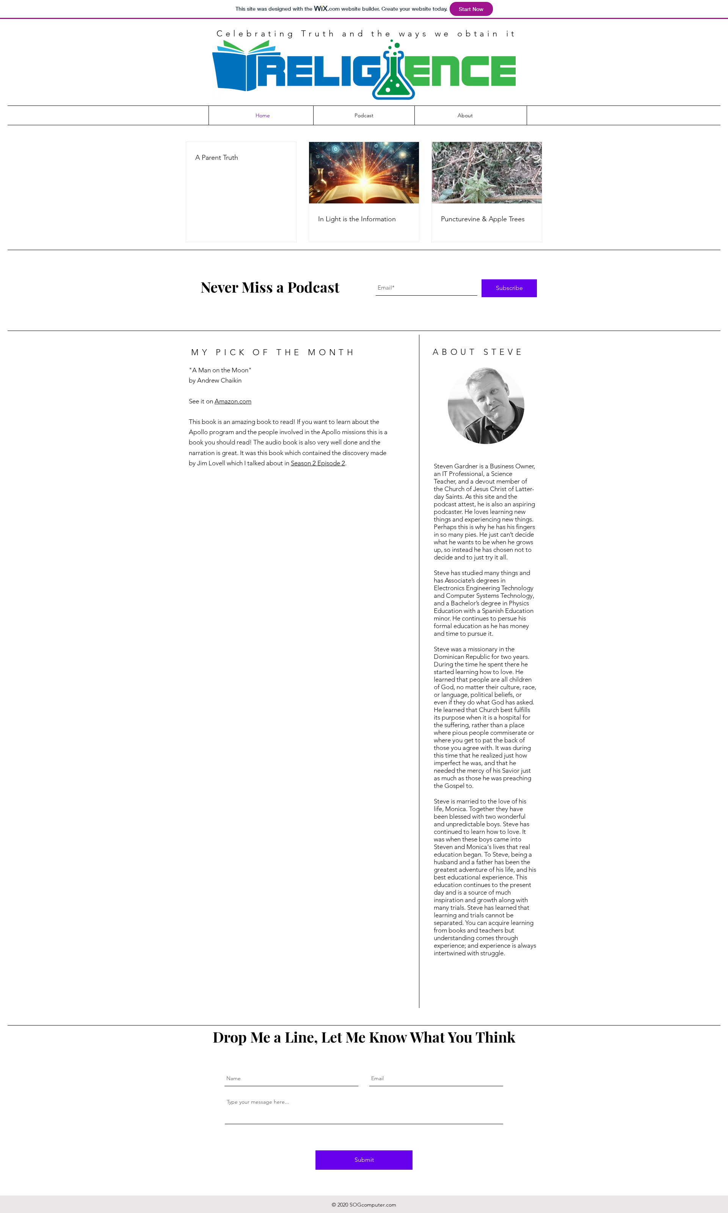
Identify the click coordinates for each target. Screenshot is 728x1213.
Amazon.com (233, 401)
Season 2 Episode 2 (318, 463)
